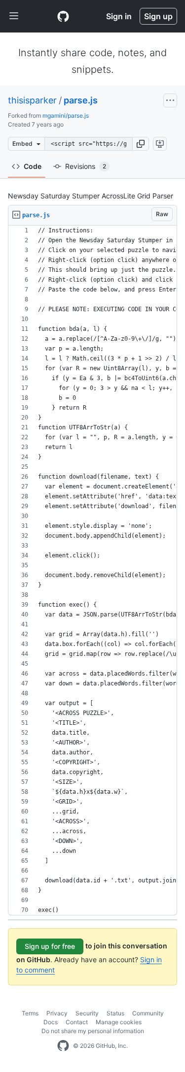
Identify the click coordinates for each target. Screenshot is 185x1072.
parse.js (81, 100)
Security (87, 1013)
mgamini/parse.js (65, 115)
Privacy (57, 1013)
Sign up (158, 16)
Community (148, 1013)
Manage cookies (119, 1022)
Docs (50, 1022)
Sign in (119, 16)
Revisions (85, 166)
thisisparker (32, 100)
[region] (92, 570)
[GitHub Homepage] (63, 1046)
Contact (77, 1022)
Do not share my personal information (92, 1031)
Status (115, 1013)
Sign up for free (50, 946)
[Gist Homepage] (63, 16)
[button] (140, 144)
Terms (30, 1013)
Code (32, 166)
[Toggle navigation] (14, 16)
